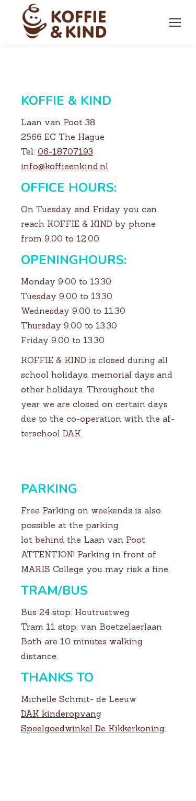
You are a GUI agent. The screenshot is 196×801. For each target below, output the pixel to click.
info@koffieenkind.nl (64, 166)
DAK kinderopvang (61, 713)
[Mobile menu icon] (175, 22)
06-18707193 (65, 151)
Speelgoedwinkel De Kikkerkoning (93, 728)
